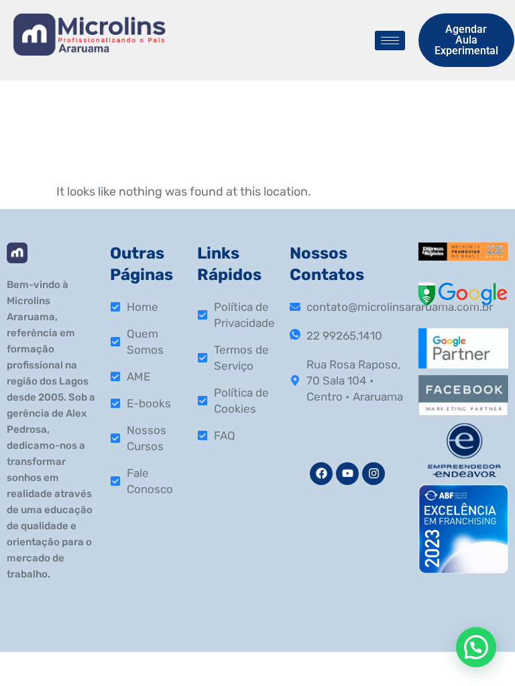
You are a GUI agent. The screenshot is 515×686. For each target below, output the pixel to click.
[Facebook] (321, 473)
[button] (476, 647)
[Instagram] (373, 473)
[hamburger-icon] (390, 40)
